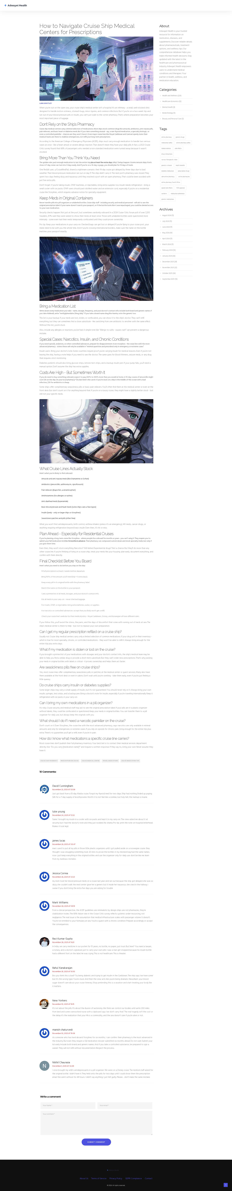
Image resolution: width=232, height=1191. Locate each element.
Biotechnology (168, 113)
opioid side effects (167, 188)
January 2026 (168, 256)
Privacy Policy (116, 1178)
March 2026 (167, 244)
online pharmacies (184, 177)
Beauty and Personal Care (173, 118)
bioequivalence (166, 148)
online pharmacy (167, 137)
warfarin (164, 193)
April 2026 (167, 238)
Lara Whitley (45, 103)
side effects (178, 148)
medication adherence (177, 193)
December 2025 (169, 261)
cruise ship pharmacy (49, 761)
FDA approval (180, 188)
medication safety (167, 143)
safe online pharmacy (168, 177)
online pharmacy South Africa (171, 182)
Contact (148, 1178)
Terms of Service (98, 1178)
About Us (84, 1178)
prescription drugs (183, 171)
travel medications (110, 761)
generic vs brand (167, 165)
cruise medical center (90, 761)
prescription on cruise (70, 761)
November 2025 (169, 267)
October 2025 (169, 273)
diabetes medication (168, 171)
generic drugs (180, 137)
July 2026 (167, 221)
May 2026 (167, 232)
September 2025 (169, 279)
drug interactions (167, 154)
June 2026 (167, 227)
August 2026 (168, 215)
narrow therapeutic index (169, 160)
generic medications (168, 199)
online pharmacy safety (183, 143)
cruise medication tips (130, 761)
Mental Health (168, 107)
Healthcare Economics (171, 101)
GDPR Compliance (133, 1178)
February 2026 (169, 250)
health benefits (180, 165)
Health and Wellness (171, 95)
